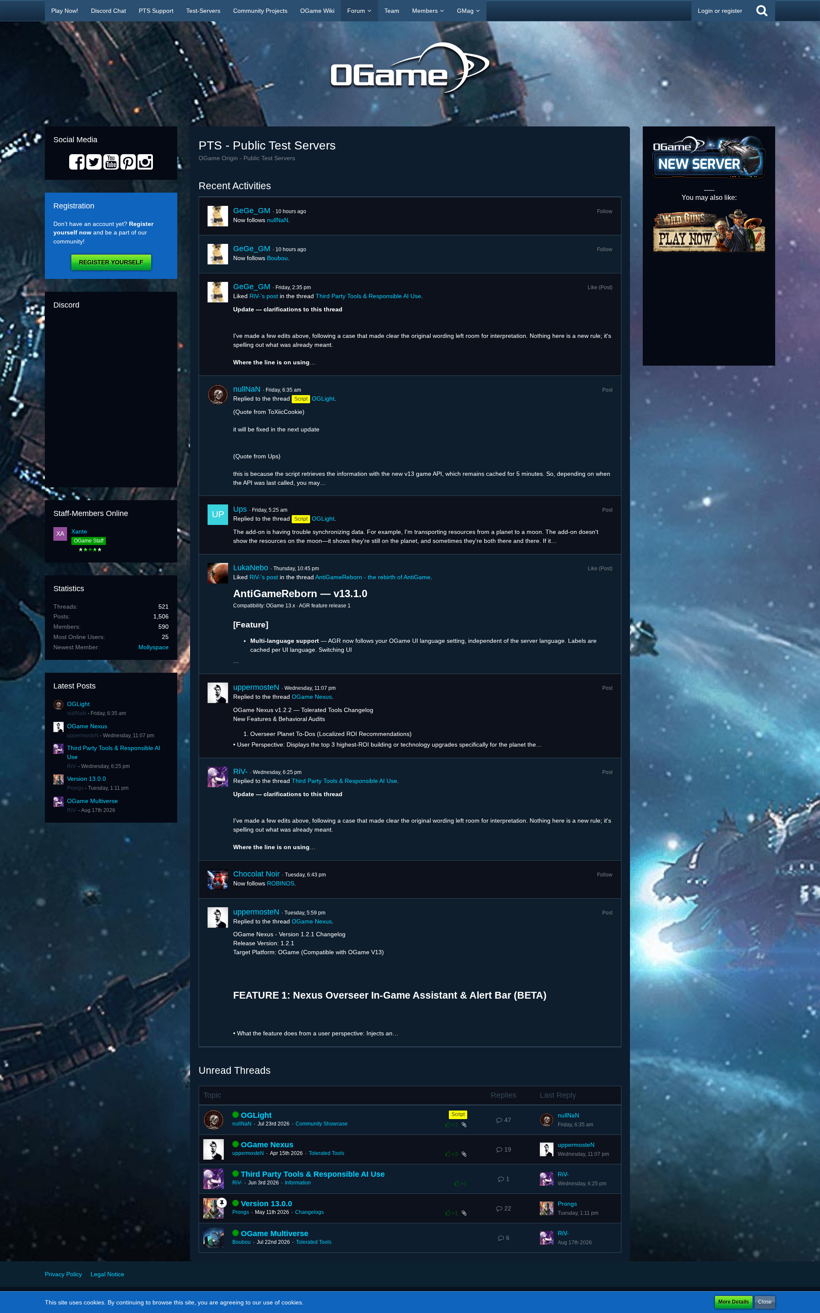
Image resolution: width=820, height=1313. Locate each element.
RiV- (72, 766)
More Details (733, 1302)
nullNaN (76, 713)
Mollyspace (153, 647)
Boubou (277, 258)
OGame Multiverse (92, 800)
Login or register (720, 10)
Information (298, 1183)
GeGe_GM (251, 210)
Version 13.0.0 (86, 778)
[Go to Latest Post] (547, 1120)
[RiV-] (218, 809)
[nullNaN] (218, 435)
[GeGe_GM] (218, 216)
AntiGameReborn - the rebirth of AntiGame (372, 577)
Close (765, 1302)
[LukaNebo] (218, 614)
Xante (79, 531)
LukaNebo (250, 567)
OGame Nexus (87, 726)
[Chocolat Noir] (218, 879)
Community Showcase (322, 1124)
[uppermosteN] (218, 716)
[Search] (762, 10)
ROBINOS (280, 883)
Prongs (75, 788)
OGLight (78, 703)
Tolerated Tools (326, 1153)
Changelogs (309, 1212)
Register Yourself (111, 262)
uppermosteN (83, 736)
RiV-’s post (263, 296)
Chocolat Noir (256, 874)
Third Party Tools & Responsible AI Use (368, 296)
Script (458, 1114)
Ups (240, 509)
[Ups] (218, 524)
